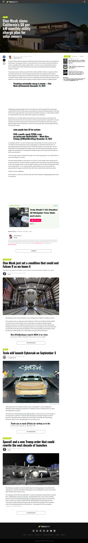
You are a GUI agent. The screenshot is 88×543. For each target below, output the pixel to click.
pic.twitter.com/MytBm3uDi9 (25, 136)
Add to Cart (36, 220)
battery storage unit (13, 123)
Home (24, 535)
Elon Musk (19, 231)
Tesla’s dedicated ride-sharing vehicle (24, 414)
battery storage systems (17, 109)
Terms (57, 535)
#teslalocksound (79, 79)
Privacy (63, 535)
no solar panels (33, 144)
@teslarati (65, 77)
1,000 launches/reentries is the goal (18, 497)
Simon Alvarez (17, 57)
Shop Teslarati (15, 205)
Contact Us (38, 535)
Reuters (51, 79)
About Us (30, 535)
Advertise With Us (48, 535)
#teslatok (73, 79)
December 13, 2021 (37, 85)
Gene (9, 274)
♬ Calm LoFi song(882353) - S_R (70, 80)
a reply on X (21, 321)
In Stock (55, 205)
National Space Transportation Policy (32, 498)
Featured (25, 231)
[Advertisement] (33, 98)
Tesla (30, 231)
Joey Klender (11, 357)
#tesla (68, 79)
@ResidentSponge (12, 244)
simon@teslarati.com (39, 243)
